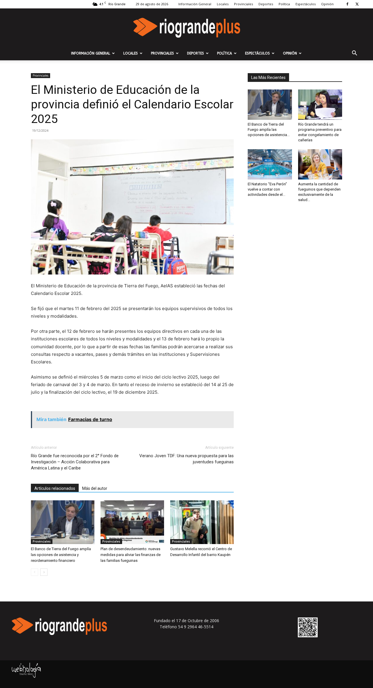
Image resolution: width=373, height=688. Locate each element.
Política (284, 4)
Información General (194, 4)
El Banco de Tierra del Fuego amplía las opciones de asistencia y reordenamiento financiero (61, 555)
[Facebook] (347, 4)
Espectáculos (305, 4)
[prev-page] (34, 572)
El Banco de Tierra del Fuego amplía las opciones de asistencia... (269, 129)
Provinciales (243, 4)
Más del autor (94, 488)
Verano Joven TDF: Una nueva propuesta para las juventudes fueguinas (186, 458)
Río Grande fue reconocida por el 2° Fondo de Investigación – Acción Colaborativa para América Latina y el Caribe (75, 462)
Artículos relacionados (54, 488)
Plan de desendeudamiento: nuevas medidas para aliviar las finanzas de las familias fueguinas (131, 555)
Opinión (327, 4)
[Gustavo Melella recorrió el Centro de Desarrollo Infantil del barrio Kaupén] (202, 522)
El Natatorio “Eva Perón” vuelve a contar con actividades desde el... (267, 189)
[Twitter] (357, 4)
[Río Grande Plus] (186, 28)
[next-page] (43, 572)
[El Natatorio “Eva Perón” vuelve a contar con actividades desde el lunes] (270, 164)
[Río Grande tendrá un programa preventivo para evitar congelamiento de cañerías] (320, 104)
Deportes (265, 4)
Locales (222, 4)
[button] (354, 54)
